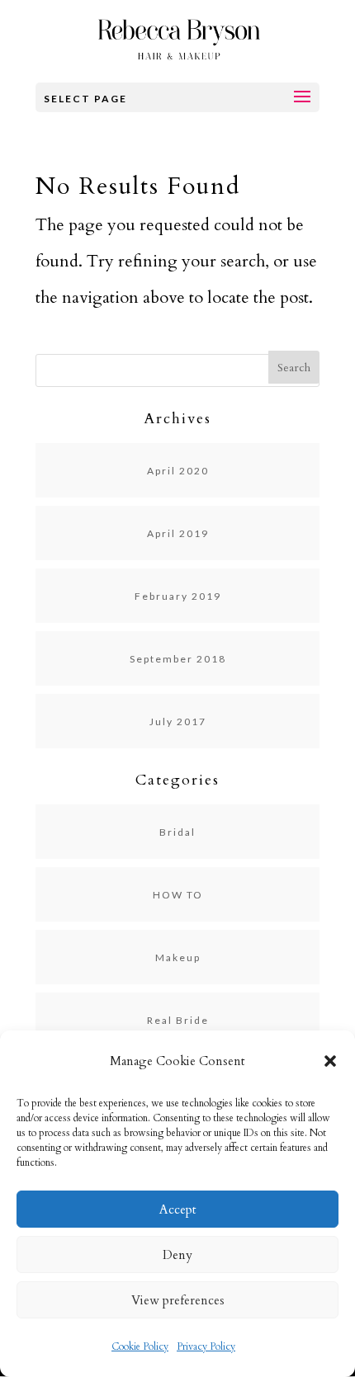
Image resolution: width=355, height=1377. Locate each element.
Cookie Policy (139, 1346)
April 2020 (178, 471)
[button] (330, 1061)
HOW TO (178, 895)
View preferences (178, 1300)
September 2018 (178, 659)
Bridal (177, 832)
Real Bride (178, 1020)
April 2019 (178, 533)
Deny (177, 1255)
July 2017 (177, 721)
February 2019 (178, 596)
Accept (177, 1209)
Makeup (178, 957)
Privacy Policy (206, 1346)
